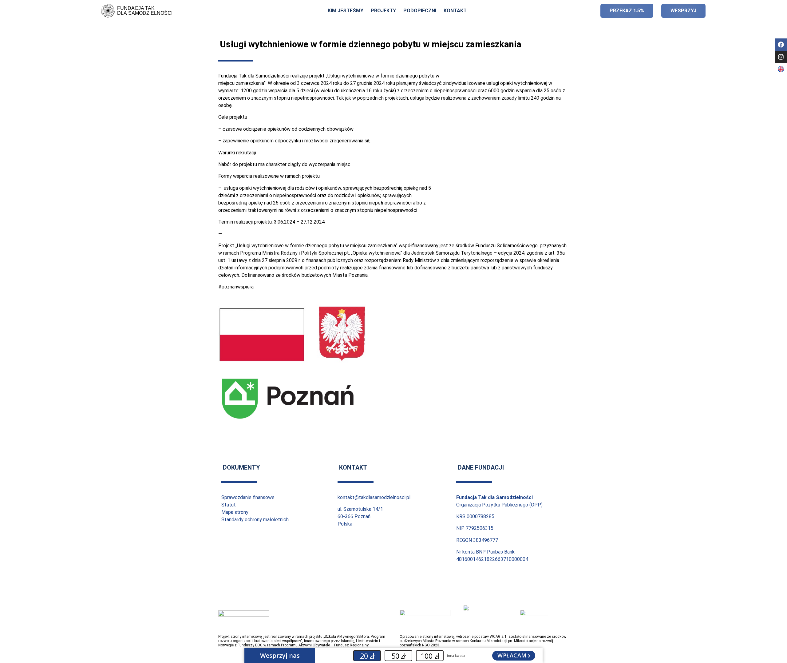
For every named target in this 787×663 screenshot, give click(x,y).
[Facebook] (781, 44)
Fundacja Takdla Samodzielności (144, 11)
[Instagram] (781, 57)
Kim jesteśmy (345, 11)
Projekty (383, 11)
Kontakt (455, 11)
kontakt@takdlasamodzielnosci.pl (374, 497)
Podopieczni (419, 11)
